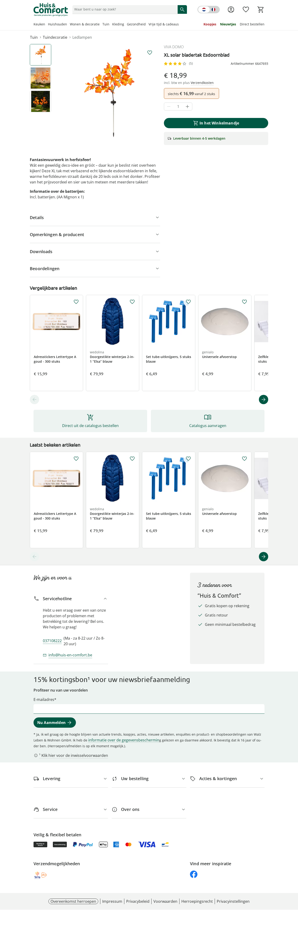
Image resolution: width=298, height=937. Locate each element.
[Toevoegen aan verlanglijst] (150, 53)
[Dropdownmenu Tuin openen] (110, 24)
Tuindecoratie (55, 37)
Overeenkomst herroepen (73, 901)
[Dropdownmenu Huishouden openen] (68, 24)
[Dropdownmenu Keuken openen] (46, 24)
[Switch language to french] (208, 9)
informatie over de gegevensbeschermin (123, 740)
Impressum (112, 901)
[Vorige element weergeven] (34, 399)
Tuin (105, 24)
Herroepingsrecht (197, 901)
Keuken (39, 24)
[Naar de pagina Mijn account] (231, 9)
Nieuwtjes (228, 24)
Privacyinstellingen (233, 901)
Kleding (118, 24)
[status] (124, 9)
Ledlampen (82, 37)
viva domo (174, 46)
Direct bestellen (252, 24)
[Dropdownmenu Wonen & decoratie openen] (101, 24)
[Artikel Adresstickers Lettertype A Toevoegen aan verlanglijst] (76, 302)
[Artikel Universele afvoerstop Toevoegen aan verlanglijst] (244, 302)
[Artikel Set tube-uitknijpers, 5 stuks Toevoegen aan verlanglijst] (188, 302)
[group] (109, 93)
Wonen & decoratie (85, 24)
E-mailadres (44, 699)
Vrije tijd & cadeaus (164, 24)
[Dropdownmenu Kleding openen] (125, 24)
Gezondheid (136, 24)
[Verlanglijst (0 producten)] (246, 9)
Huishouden (57, 24)
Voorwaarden (165, 901)
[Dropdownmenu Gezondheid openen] (147, 24)
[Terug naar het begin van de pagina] (292, 903)
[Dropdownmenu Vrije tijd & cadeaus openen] (180, 24)
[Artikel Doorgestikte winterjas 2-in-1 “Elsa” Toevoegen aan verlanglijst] (132, 302)
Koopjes (209, 24)
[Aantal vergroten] (187, 106)
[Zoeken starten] (182, 9)
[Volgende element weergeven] (263, 399)
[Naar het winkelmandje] (260, 9)
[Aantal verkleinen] (168, 106)
